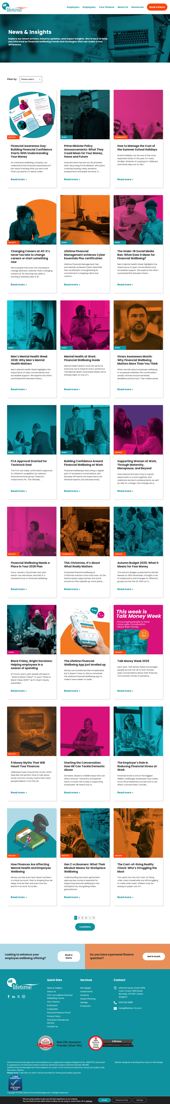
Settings (139, 1100)
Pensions (84, 995)
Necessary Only (122, 1100)
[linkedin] (13, 997)
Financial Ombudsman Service (58, 1021)
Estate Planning (87, 998)
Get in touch (153, 956)
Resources (137, 7)
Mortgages (85, 987)
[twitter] (18, 997)
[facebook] (8, 997)
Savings (84, 1002)
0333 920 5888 (126, 1002)
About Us (122, 7)
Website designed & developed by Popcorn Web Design (139, 1062)
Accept (104, 1100)
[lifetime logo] (15, 10)
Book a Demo (157, 7)
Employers (73, 7)
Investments (86, 991)
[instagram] (23, 997)
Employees (89, 7)
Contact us (52, 1026)
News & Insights (54, 987)
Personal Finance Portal (58, 1012)
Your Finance (106, 7)
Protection (85, 1006)
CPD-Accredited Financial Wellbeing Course (59, 997)
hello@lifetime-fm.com (130, 1008)
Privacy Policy (53, 1016)
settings (89, 1101)
